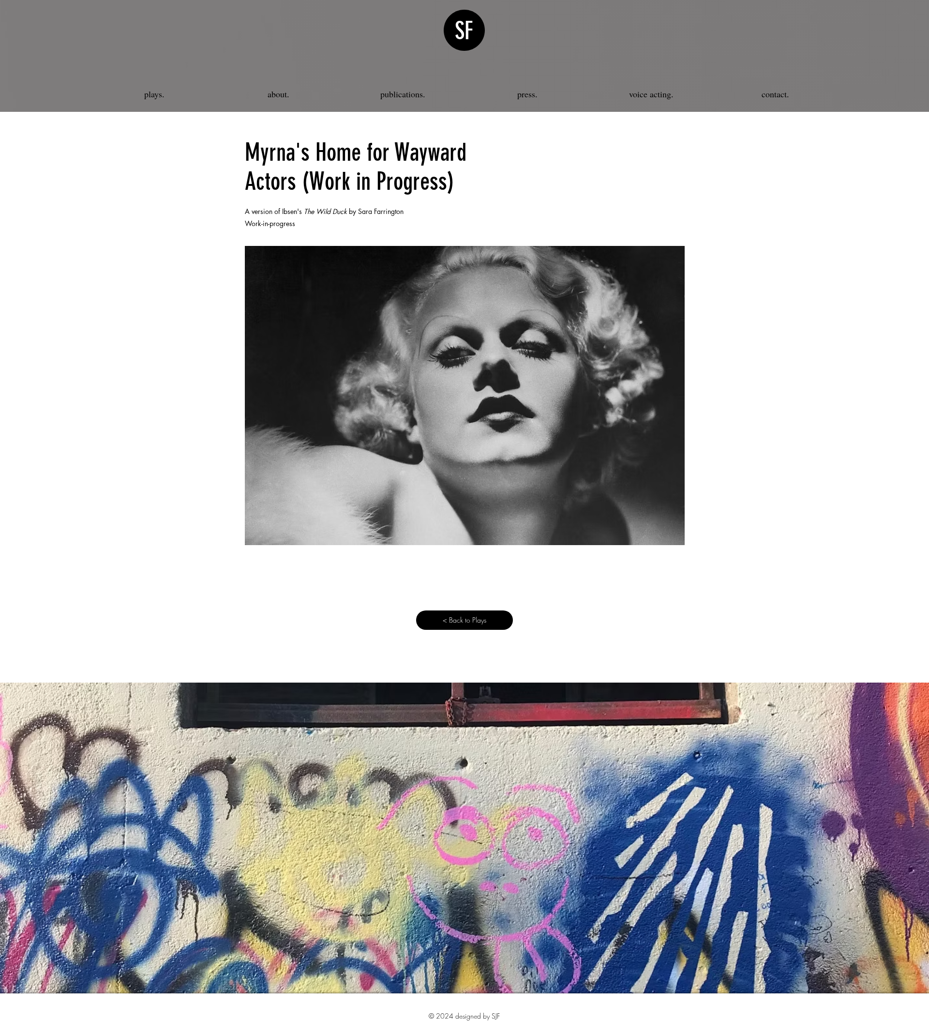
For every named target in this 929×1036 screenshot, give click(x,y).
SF (464, 31)
